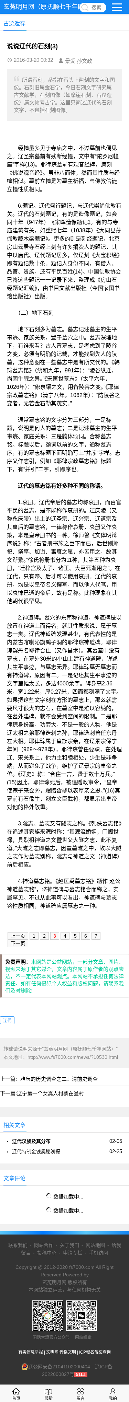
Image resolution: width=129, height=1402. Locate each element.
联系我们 (18, 1245)
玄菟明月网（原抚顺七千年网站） (49, 6)
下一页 (18, 943)
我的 (113, 1398)
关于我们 (69, 1245)
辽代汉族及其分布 (31, 1141)
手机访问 (98, 1252)
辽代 (7, 1020)
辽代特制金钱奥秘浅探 (36, 1151)
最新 (48, 1398)
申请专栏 (72, 1252)
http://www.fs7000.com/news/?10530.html (73, 1057)
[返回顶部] (115, 1255)
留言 (80, 1398)
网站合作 (43, 1245)
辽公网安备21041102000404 (59, 1366)
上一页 (18, 936)
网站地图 (95, 1245)
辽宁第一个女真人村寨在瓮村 (50, 1093)
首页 (16, 1398)
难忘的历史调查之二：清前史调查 (59, 1079)
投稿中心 (46, 1252)
